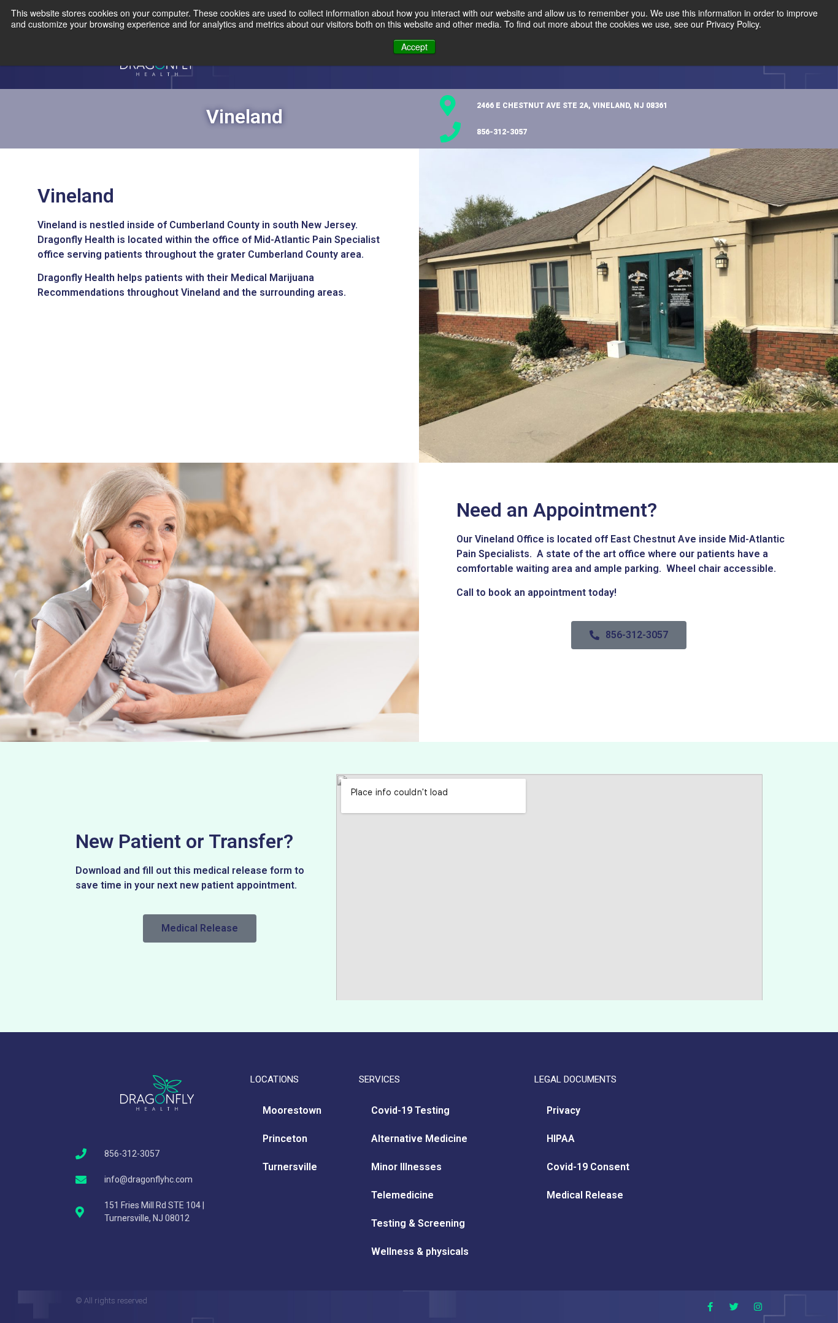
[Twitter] (734, 1306)
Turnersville (290, 1167)
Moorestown (292, 1110)
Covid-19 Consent (588, 1167)
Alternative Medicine (419, 1138)
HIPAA (561, 1138)
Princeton (285, 1138)
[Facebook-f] (710, 1306)
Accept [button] (414, 46)
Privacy (563, 1110)
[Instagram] (758, 1306)
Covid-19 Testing (410, 1110)
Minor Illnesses (406, 1167)
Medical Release (585, 1195)
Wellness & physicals (420, 1251)
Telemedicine (402, 1195)
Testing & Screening (418, 1223)
